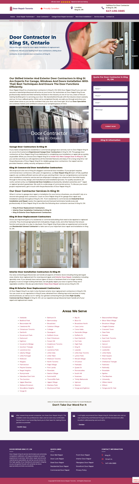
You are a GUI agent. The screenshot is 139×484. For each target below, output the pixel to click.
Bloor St (78, 320)
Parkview (105, 365)
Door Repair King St (20, 20)
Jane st (105, 344)
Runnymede (24, 373)
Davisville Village (81, 332)
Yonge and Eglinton (82, 388)
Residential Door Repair (59, 466)
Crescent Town (108, 329)
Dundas (105, 335)
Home (12, 17)
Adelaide (23, 318)
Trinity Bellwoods (81, 379)
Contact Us (110, 17)
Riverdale (50, 370)
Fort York (78, 341)
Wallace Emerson (26, 385)
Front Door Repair (83, 455)
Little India (51, 353)
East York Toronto (109, 338)
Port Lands (51, 367)
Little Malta (106, 353)
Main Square (107, 356)
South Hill (78, 373)
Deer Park (106, 332)
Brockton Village (108, 323)
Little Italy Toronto (82, 353)
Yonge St (23, 391)
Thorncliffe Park (53, 379)
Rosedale (105, 370)
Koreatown (106, 347)
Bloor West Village (109, 320)
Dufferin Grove (52, 335)
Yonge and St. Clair (109, 388)
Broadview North (81, 323)
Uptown (78, 382)
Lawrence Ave (25, 350)
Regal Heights (25, 370)
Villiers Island (107, 382)
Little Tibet (51, 356)
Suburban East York (27, 376)
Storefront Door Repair (85, 466)
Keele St (50, 347)
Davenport (51, 332)
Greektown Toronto (54, 344)
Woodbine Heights (27, 388)
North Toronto (52, 362)
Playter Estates (25, 367)
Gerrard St (106, 341)
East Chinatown (53, 338)
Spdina (104, 373)
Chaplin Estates (108, 326)
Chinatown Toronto (27, 329)
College (50, 329)
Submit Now (110, 126)
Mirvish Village (80, 359)
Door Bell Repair (56, 455)
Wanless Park (52, 385)
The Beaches (107, 376)
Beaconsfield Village (110, 318)
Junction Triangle (26, 347)
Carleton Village (53, 326)
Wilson (104, 385)
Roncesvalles (80, 370)
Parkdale (78, 365)
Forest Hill (51, 341)
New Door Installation (83, 17)
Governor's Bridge (26, 344)
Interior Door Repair (83, 459)
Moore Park (106, 359)
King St (77, 347)
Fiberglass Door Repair (85, 462)
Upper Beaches (25, 382)
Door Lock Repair (57, 459)
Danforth (23, 332)
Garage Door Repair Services (62, 17)
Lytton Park (79, 356)
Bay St (77, 318)
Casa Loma (79, 326)
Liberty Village (25, 353)
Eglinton (23, 341)
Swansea (78, 376)
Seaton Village (52, 373)
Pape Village (52, 365)
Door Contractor (43, 17)
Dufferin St (79, 335)
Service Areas (99, 17)
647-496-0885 (115, 11)
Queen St (78, 367)
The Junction (25, 379)
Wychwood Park (53, 388)
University (106, 379)
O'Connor (78, 362)
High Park (78, 344)
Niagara (23, 362)
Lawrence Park (53, 350)
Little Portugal (25, 356)
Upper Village (52, 382)
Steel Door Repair (57, 462)
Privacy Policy (81, 470)
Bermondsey (52, 320)
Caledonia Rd (25, 326)
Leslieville (105, 350)
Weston (78, 385)
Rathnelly (105, 367)
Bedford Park (25, 320)
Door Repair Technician (25, 17)
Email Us (108, 459)
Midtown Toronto (54, 359)
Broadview (51, 323)
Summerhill (51, 376)
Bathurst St (51, 318)
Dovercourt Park (26, 335)
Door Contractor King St (33, 20)
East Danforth (80, 338)
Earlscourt (24, 338)
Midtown (23, 359)
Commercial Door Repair (60, 470)
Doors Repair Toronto (68, 481)
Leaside (78, 350)
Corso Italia (79, 329)
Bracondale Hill (25, 323)
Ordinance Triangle (109, 362)
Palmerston (24, 365)
